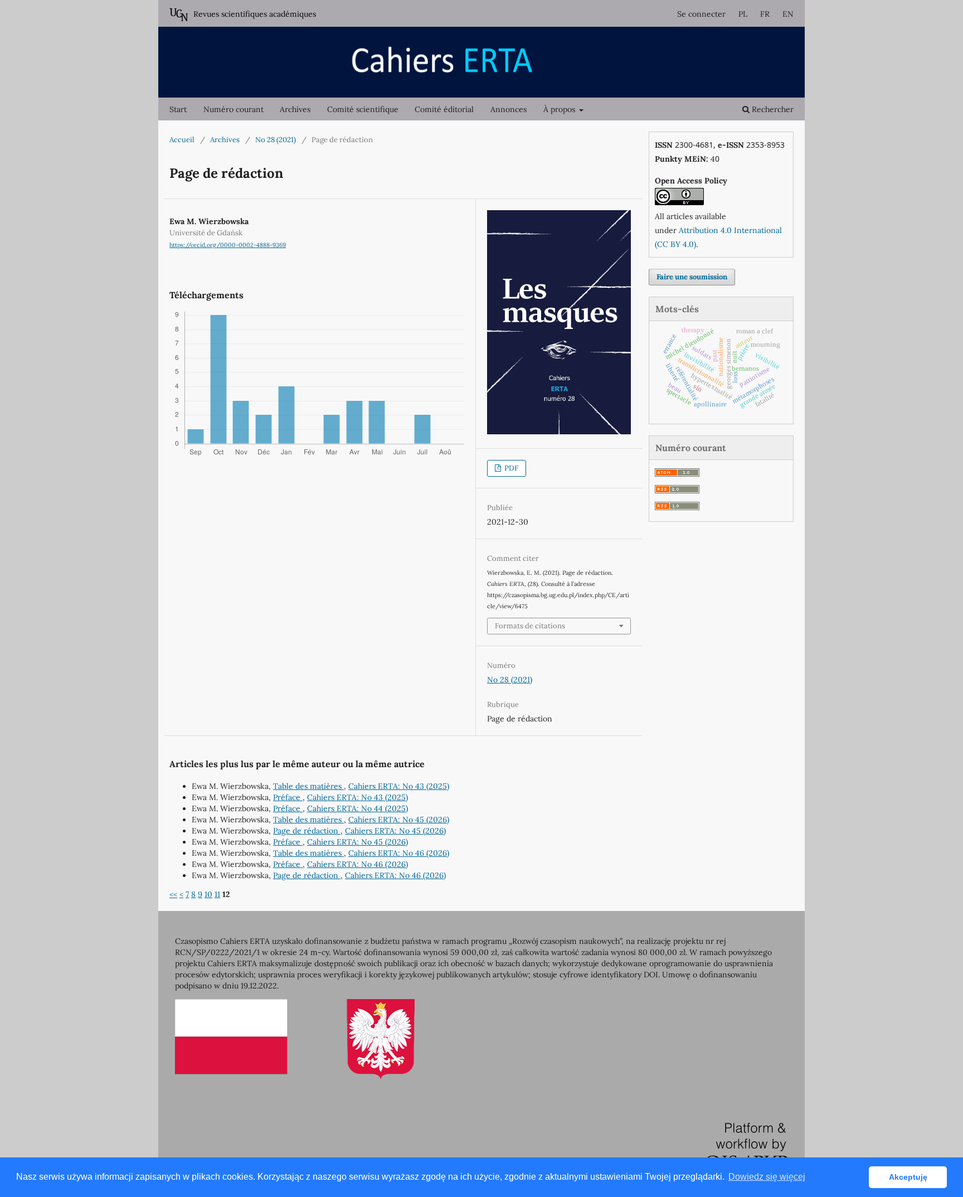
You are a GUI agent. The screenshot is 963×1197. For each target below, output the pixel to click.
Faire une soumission (691, 277)
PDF (510, 468)
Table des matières (308, 786)
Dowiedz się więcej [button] (766, 1176)
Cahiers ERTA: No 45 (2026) (398, 820)
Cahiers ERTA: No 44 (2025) (357, 808)
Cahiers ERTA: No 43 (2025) (398, 786)
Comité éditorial (444, 109)
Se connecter (701, 14)
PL (742, 14)
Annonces (508, 109)
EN (788, 14)
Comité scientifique (362, 109)
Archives (295, 109)
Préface (288, 797)
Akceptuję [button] (908, 1176)
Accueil (181, 139)
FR (765, 14)
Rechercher (772, 109)
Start (178, 109)
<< (173, 894)
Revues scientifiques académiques (254, 14)
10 (208, 894)
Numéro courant (233, 109)
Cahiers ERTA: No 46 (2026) (398, 853)
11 (217, 894)
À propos (560, 109)
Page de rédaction (307, 831)
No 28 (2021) (275, 139)
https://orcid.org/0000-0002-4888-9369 (227, 245)
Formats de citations (530, 626)
